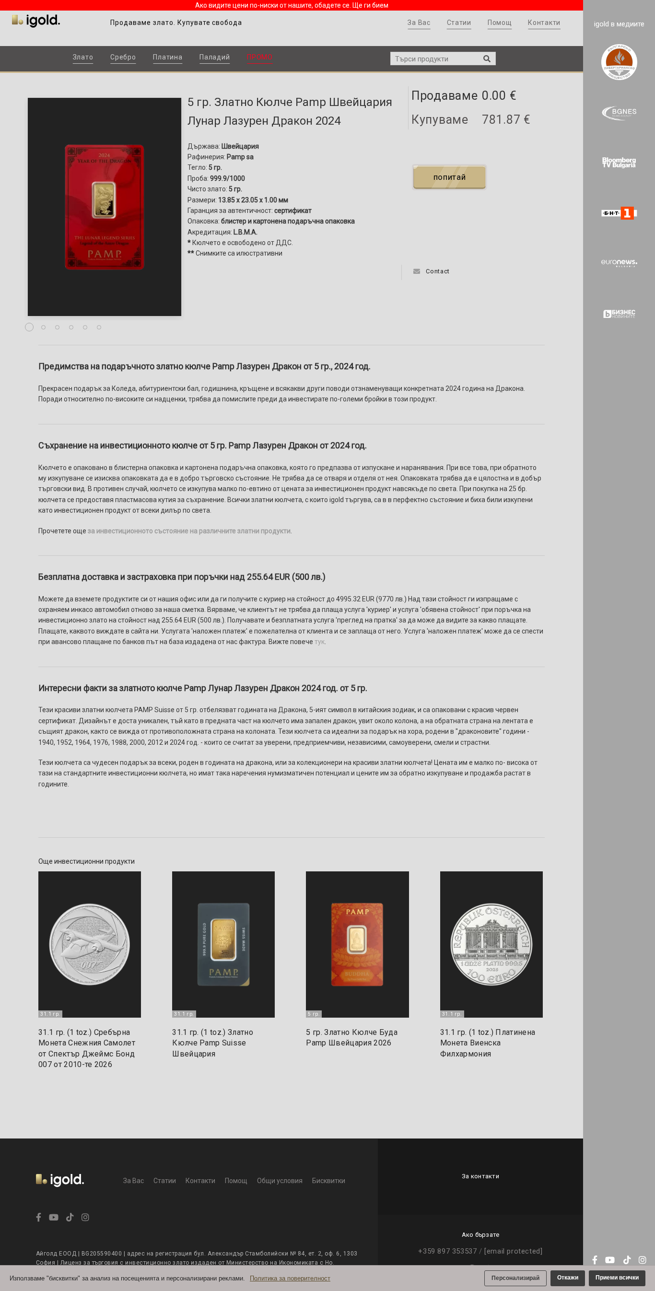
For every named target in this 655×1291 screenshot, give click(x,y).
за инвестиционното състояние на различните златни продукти (189, 531)
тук (320, 642)
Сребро (123, 57)
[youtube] (609, 1261)
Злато (83, 57)
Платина (167, 57)
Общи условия (280, 1181)
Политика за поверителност (290, 1278)
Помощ (500, 22)
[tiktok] (625, 1261)
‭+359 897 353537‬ (447, 1251)
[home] (60, 1193)
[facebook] (594, 1261)
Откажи (567, 1277)
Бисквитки (328, 1181)
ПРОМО (260, 57)
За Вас (419, 22)
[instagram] (640, 1261)
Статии (459, 22)
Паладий (214, 57)
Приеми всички (617, 1277)
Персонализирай (515, 1278)
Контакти (544, 22)
